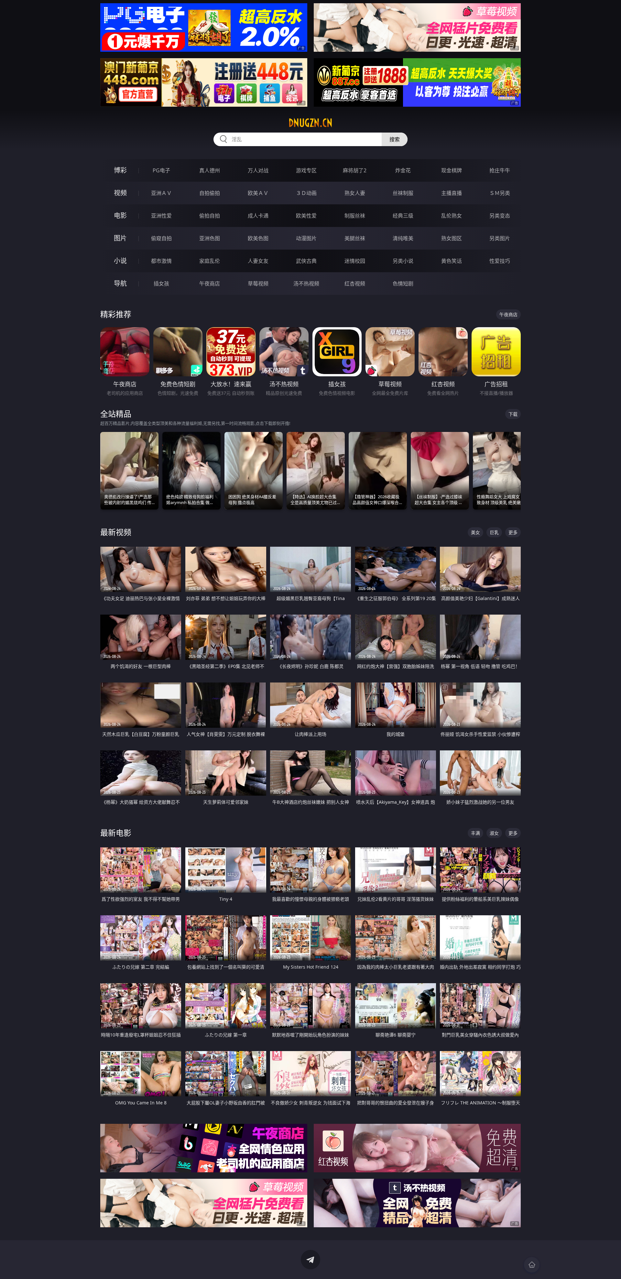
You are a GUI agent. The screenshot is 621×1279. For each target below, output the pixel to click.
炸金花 (403, 170)
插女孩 (161, 283)
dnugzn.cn (310, 122)
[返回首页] (531, 1265)
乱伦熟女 (451, 215)
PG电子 (161, 170)
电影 (120, 215)
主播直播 (451, 193)
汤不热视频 (306, 283)
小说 (120, 260)
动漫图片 (306, 238)
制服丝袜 (354, 215)
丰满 (475, 833)
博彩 (120, 170)
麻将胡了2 (354, 170)
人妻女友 (258, 260)
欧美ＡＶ (258, 193)
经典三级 (403, 215)
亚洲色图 (209, 238)
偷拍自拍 (209, 215)
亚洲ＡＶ (161, 193)
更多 (513, 532)
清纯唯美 (403, 238)
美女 (475, 532)
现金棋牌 (451, 170)
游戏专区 (306, 170)
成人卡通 (258, 215)
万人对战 (258, 170)
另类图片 (499, 238)
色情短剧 (403, 283)
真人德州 (209, 170)
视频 (120, 192)
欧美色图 (258, 238)
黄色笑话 (451, 260)
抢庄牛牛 (499, 170)
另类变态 (499, 215)
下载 (513, 414)
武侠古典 (306, 260)
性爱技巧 (499, 260)
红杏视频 (354, 283)
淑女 (494, 833)
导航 (120, 283)
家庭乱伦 (209, 260)
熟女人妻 (354, 193)
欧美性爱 (306, 215)
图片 (120, 238)
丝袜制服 (403, 193)
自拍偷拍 (209, 193)
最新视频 (115, 532)
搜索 (394, 139)
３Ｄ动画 (306, 193)
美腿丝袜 (354, 238)
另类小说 (403, 260)
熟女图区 (451, 238)
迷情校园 (354, 260)
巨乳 (494, 532)
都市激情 (161, 260)
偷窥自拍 (161, 238)
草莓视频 (258, 283)
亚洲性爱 (161, 215)
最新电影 (115, 832)
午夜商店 (209, 283)
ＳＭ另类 (499, 193)
